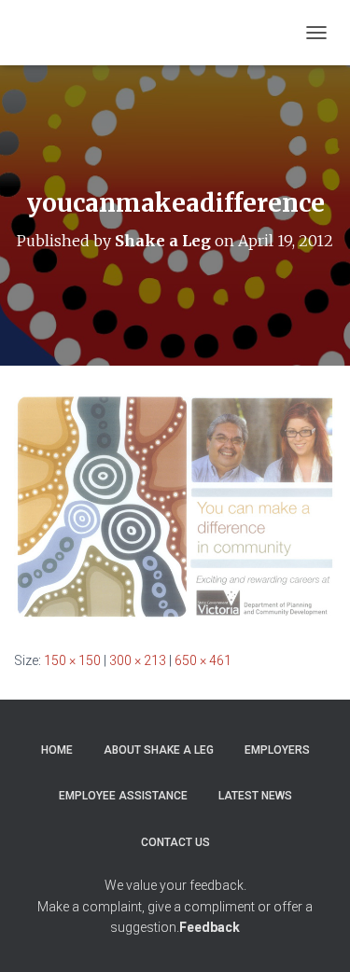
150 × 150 (72, 660)
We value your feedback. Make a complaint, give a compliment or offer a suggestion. (175, 906)
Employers (277, 750)
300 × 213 (137, 660)
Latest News (255, 795)
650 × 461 (203, 660)
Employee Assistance (123, 795)
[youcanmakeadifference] (175, 506)
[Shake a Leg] (148, 32)
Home (57, 750)
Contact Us (175, 842)
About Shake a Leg (159, 750)
